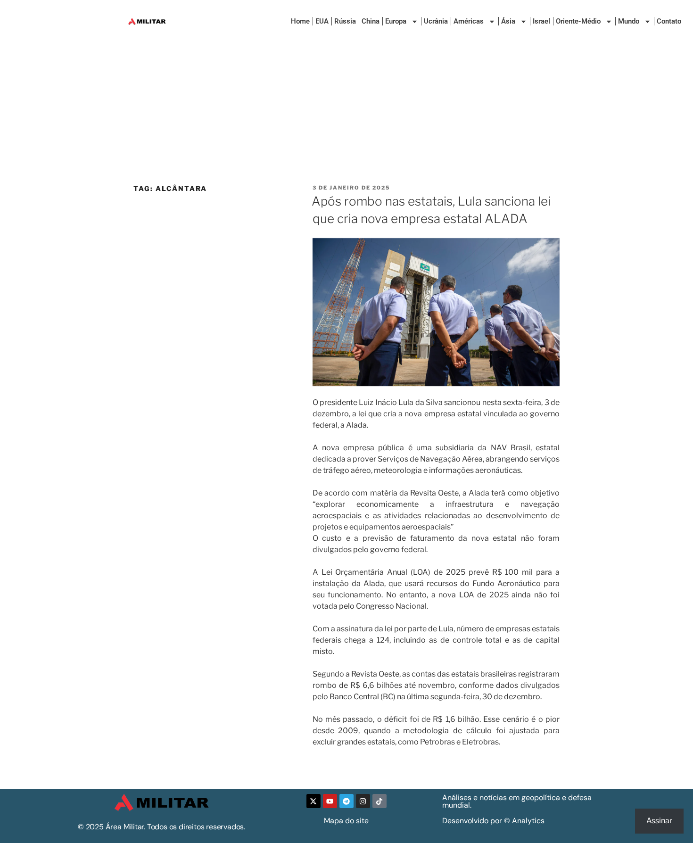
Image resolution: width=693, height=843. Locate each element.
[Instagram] (363, 801)
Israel (541, 21)
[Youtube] (330, 801)
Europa (395, 21)
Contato (669, 21)
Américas (469, 21)
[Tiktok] (379, 801)
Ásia (508, 21)
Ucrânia (436, 21)
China (371, 21)
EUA (322, 21)
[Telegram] (346, 801)
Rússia (345, 21)
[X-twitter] (313, 801)
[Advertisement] (346, 113)
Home (300, 21)
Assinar (659, 820)
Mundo (628, 21)
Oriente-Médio (578, 21)
